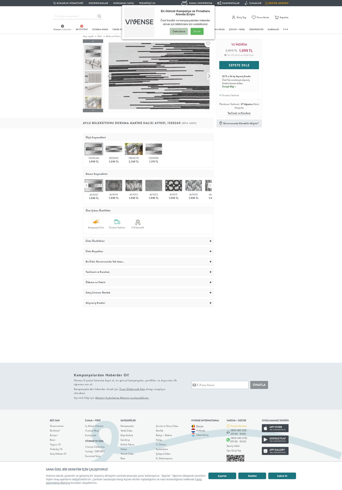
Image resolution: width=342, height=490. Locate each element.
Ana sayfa (88, 36)
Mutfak (159, 430)
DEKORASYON (256, 29)
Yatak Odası (127, 430)
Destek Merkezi (238, 426)
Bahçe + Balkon (164, 435)
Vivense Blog (92, 430)
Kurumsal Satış (92, 456)
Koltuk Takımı (127, 444)
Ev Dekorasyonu (164, 458)
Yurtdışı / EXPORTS (95, 451)
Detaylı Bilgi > (229, 86)
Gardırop (125, 439)
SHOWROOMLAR (98, 3)
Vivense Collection (95, 446)
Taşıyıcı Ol (55, 444)
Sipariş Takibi (233, 445)
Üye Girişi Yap (234, 450)
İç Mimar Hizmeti (94, 426)
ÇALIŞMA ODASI (217, 29)
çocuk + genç (237, 29)
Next (210, 185)
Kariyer (54, 435)
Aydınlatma (162, 449)
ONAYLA (259, 385)
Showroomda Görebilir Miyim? (241, 123)
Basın (52, 439)
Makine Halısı (113, 36)
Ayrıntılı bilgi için (111, 398)
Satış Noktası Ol (58, 453)
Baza (123, 458)
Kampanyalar (127, 426)
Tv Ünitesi (161, 444)
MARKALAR (273, 29)
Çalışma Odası (163, 453)
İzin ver (197, 31)
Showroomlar (57, 426)
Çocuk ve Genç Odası (167, 426)
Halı (100, 36)
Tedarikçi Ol (147, 3)
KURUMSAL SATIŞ (123, 3)
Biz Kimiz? (55, 430)
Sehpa (124, 449)
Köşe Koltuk (127, 435)
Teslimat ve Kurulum (239, 113)
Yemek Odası (127, 453)
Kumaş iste (90, 435)
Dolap (159, 439)
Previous (86, 185)
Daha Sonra (179, 31)
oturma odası (100, 29)
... (286, 28)
